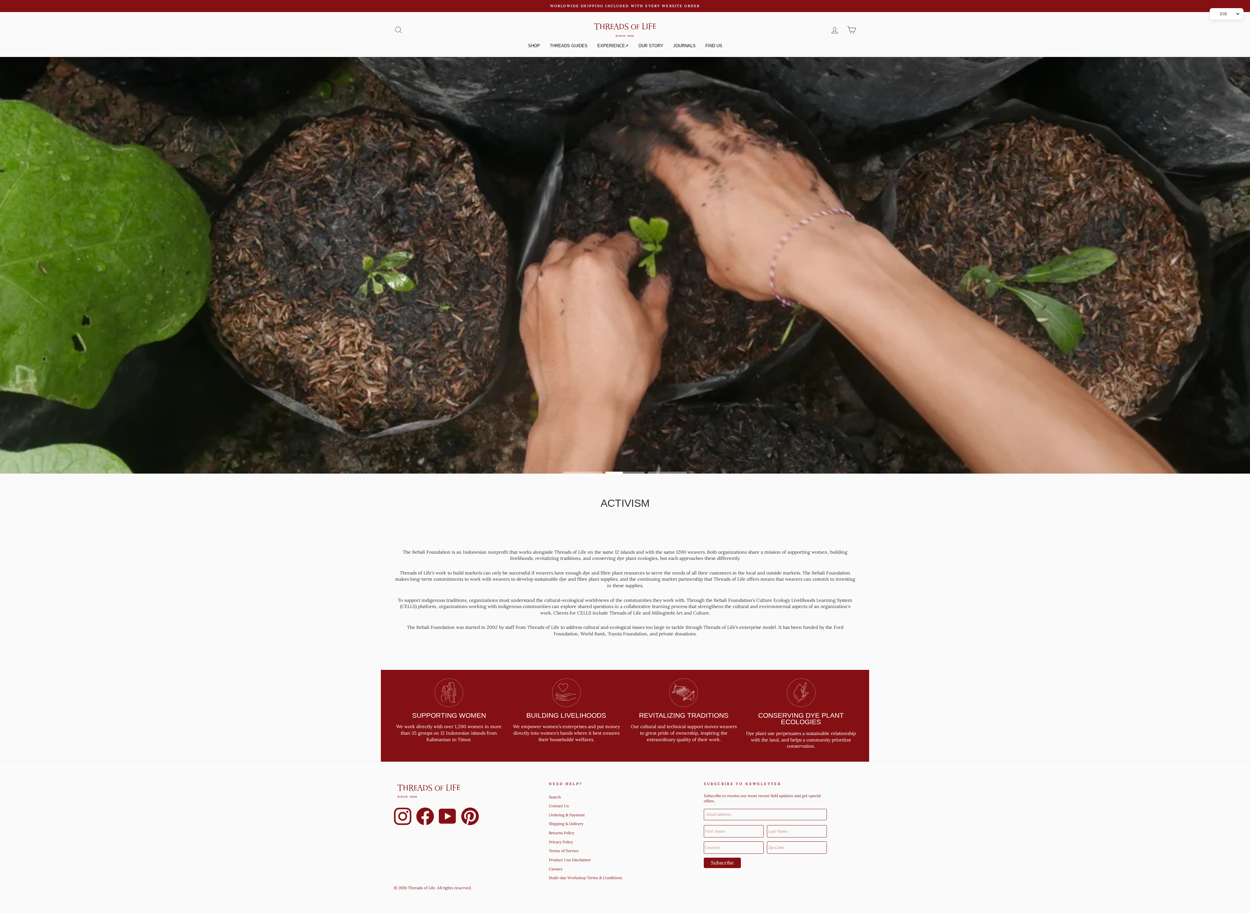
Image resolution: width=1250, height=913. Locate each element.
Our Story (650, 45)
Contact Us (559, 805)
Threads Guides (569, 45)
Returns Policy (561, 832)
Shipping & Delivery (566, 823)
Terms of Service (563, 850)
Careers (555, 868)
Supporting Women (449, 715)
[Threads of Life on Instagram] (402, 817)
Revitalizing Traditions (684, 715)
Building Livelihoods (566, 715)
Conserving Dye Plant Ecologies (801, 719)
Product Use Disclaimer (570, 859)
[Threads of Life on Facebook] (425, 817)
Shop (534, 45)
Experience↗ (613, 45)
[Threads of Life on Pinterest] (470, 817)
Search (555, 797)
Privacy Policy (561, 841)
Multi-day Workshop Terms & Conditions (585, 877)
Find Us (713, 45)
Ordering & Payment (567, 814)
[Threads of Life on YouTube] (447, 817)
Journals (684, 45)
